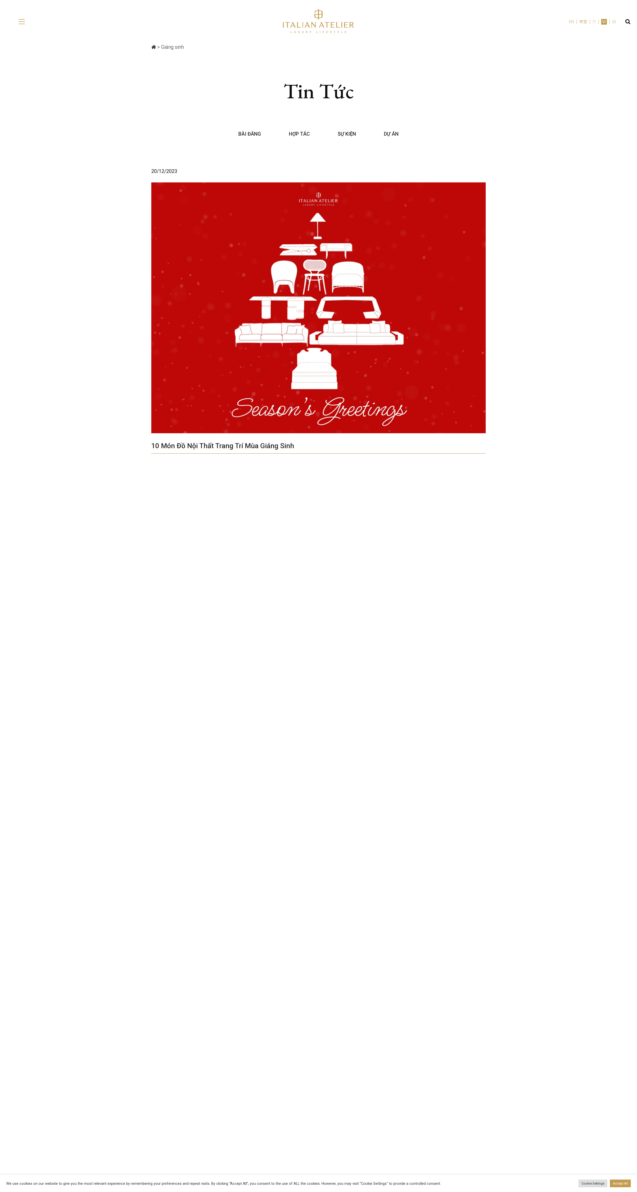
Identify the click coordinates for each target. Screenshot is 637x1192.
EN (571, 21)
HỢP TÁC (299, 134)
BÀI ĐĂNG (249, 134)
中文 (583, 21)
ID (614, 21)
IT (594, 21)
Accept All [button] (620, 1183)
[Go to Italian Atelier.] (153, 47)
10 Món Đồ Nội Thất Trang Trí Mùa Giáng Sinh (222, 446)
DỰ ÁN (391, 134)
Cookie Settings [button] (593, 1183)
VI (604, 21)
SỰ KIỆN (347, 134)
